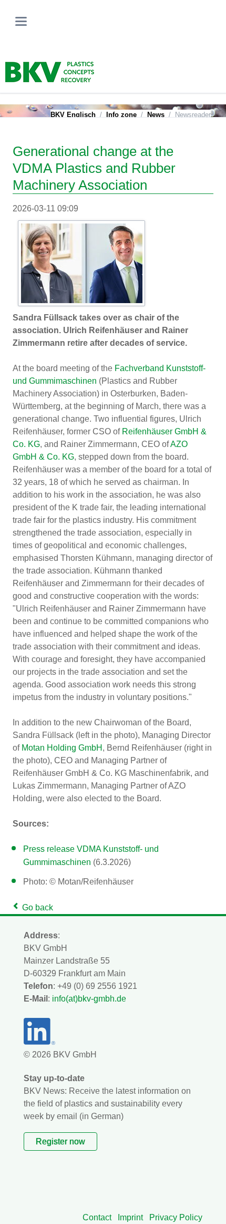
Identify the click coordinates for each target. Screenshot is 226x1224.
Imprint (130, 1217)
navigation (21, 21)
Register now (60, 1141)
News (156, 115)
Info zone (121, 115)
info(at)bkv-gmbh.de (89, 998)
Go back (37, 907)
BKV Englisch (73, 115)
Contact (97, 1217)
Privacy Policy (175, 1217)
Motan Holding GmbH (62, 747)
